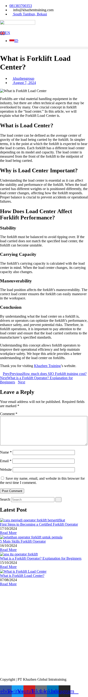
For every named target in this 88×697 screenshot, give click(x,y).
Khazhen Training (47, 366)
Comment (8, 414)
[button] (44, 48)
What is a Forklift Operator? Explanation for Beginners (40, 558)
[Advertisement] (44, 630)
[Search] (58, 499)
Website (6, 470)
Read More (8, 533)
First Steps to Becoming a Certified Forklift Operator (39, 524)
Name (6, 452)
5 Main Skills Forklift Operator (23, 541)
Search (5, 499)
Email (5, 461)
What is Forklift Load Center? (22, 576)
